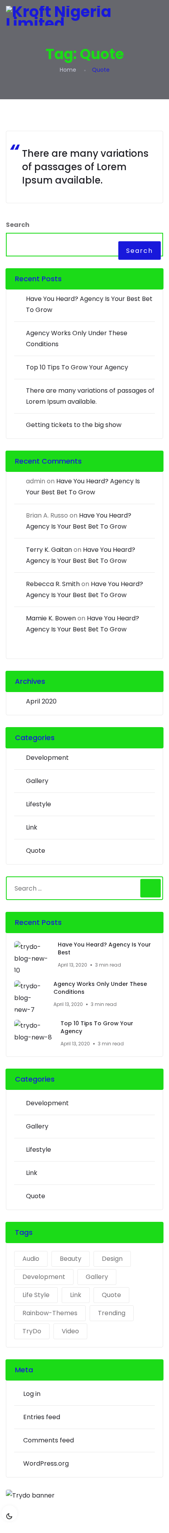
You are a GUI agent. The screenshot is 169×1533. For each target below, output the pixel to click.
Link (31, 827)
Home (68, 70)
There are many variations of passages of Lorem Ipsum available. (85, 167)
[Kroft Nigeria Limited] (84, 16)
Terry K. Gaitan (49, 549)
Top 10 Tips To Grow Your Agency (77, 367)
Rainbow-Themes (49, 1313)
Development (47, 757)
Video (70, 1331)
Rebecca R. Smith (53, 583)
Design (112, 1258)
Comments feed (48, 1440)
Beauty (70, 1258)
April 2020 (41, 701)
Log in (31, 1393)
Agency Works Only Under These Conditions (100, 988)
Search (17, 224)
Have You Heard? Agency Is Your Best (104, 948)
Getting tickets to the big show (73, 424)
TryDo (31, 1331)
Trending (111, 1313)
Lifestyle (38, 804)
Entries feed (41, 1417)
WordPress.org (46, 1463)
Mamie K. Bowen (51, 618)
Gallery (37, 780)
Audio (30, 1258)
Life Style (36, 1294)
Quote (35, 850)
